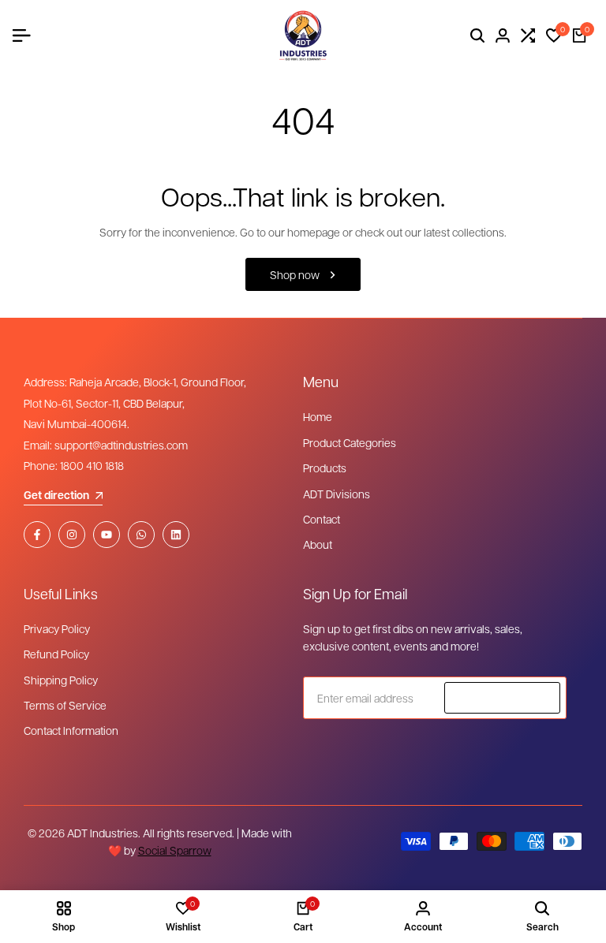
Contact (321, 519)
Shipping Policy (61, 680)
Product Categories (349, 442)
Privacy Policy (57, 628)
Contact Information (71, 730)
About (317, 544)
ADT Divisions (336, 493)
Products (324, 467)
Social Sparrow (174, 850)
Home (317, 416)
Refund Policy (56, 654)
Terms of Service (65, 705)
